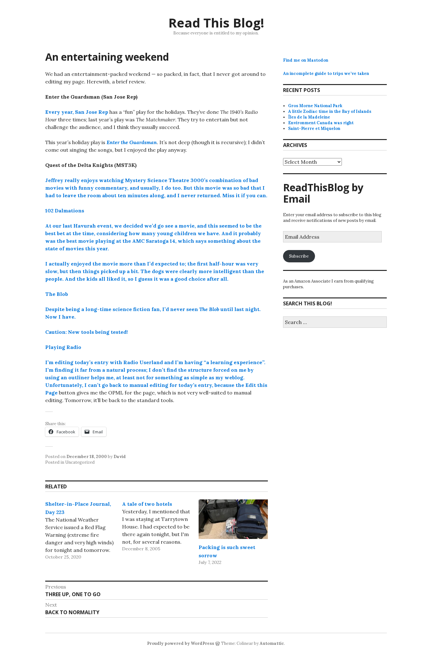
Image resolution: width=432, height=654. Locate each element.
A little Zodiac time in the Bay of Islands (329, 111)
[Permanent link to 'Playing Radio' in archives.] (84, 347)
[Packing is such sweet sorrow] (233, 519)
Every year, (60, 112)
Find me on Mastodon (305, 60)
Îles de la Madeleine (309, 117)
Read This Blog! (216, 22)
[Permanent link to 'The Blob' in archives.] (71, 294)
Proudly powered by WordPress (180, 643)
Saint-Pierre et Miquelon (314, 128)
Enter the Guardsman (132, 142)
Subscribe (299, 256)
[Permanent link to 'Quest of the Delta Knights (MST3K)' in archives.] (139, 165)
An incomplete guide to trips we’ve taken (326, 73)
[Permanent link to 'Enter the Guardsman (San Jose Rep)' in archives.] (140, 97)
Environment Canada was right (321, 122)
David (120, 456)
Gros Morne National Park (315, 105)
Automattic (272, 643)
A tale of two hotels (147, 504)
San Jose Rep (91, 112)
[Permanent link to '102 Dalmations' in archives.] (87, 210)
